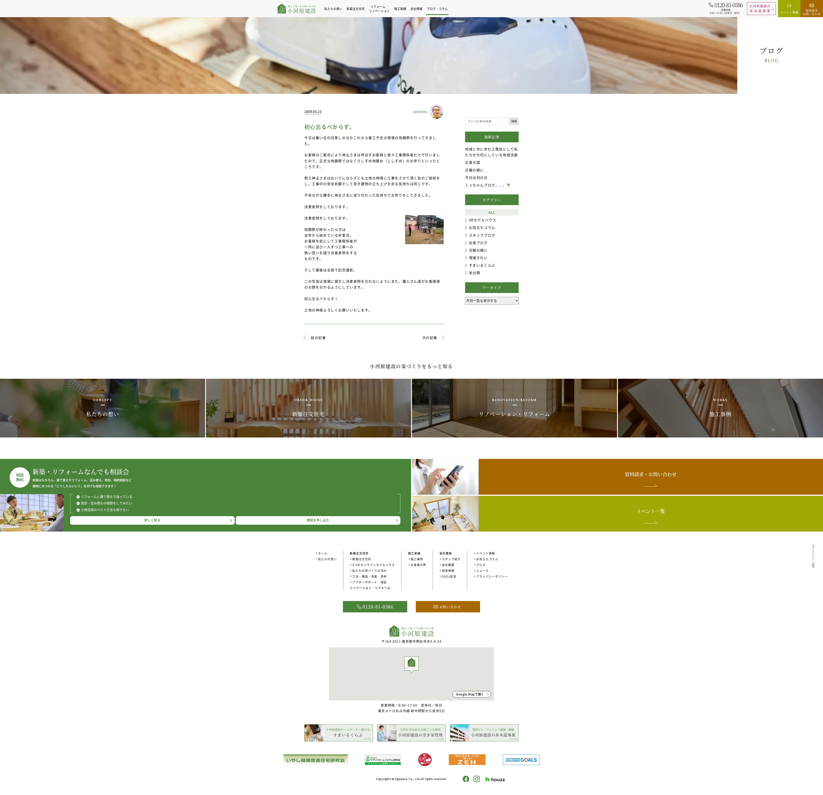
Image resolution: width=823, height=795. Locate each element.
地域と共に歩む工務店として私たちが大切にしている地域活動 (491, 151)
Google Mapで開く (470, 694)
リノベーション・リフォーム (370, 588)
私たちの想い (333, 8)
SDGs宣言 (449, 576)
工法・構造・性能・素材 (369, 576)
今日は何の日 (476, 177)
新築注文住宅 (361, 559)
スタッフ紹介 (451, 559)
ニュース (482, 570)
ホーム (322, 553)
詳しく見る (152, 520)
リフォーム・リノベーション (379, 8)
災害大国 (472, 162)
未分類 (474, 272)
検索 (514, 121)
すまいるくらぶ (482, 265)
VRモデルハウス (482, 219)
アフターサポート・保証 (369, 582)
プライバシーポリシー (492, 576)
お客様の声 (418, 565)
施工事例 (417, 559)
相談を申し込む (318, 520)
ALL (492, 212)
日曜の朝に (474, 170)
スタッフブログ (482, 235)
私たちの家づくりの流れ (369, 570)
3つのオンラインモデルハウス (373, 565)
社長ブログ (478, 242)
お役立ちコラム (482, 227)
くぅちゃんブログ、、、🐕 (488, 185)
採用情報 (448, 570)
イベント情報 (485, 553)
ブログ (481, 565)
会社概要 (448, 565)
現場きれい (478, 257)
